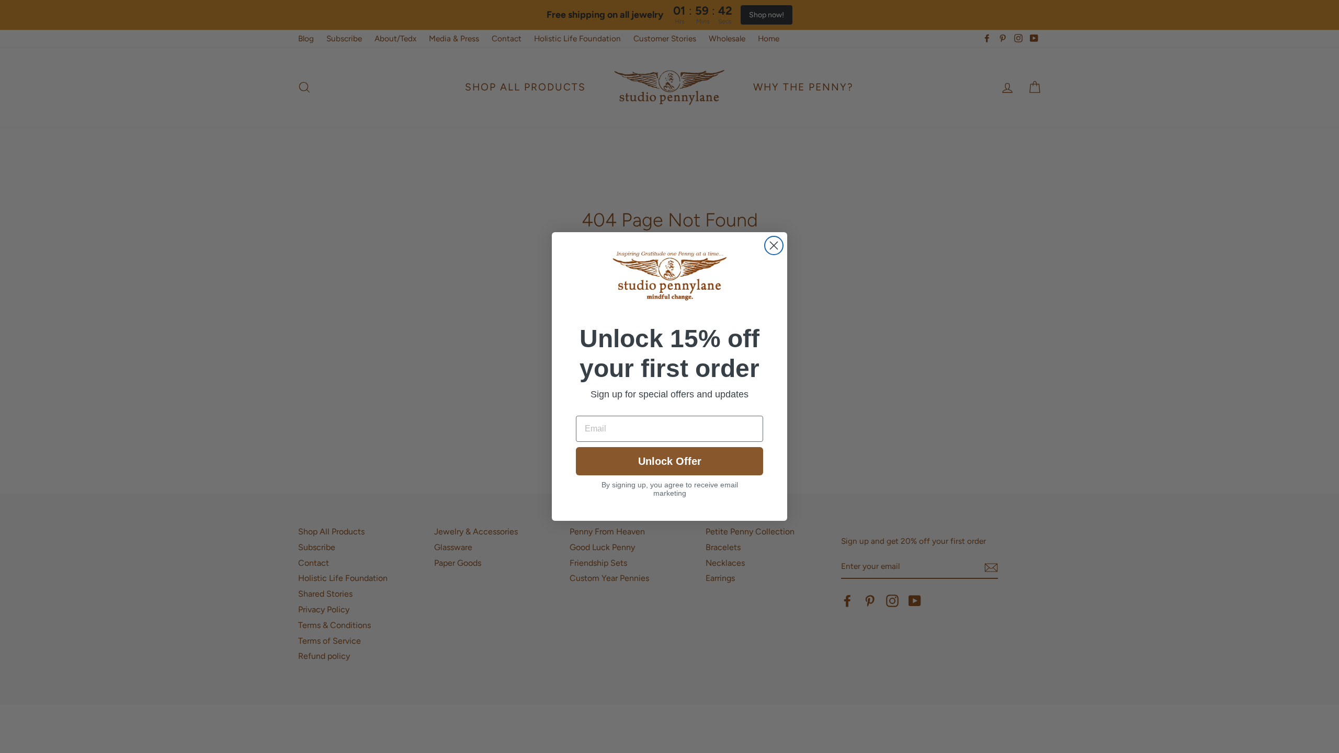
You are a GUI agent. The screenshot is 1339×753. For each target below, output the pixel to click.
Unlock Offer (669, 461)
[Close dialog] (774, 245)
